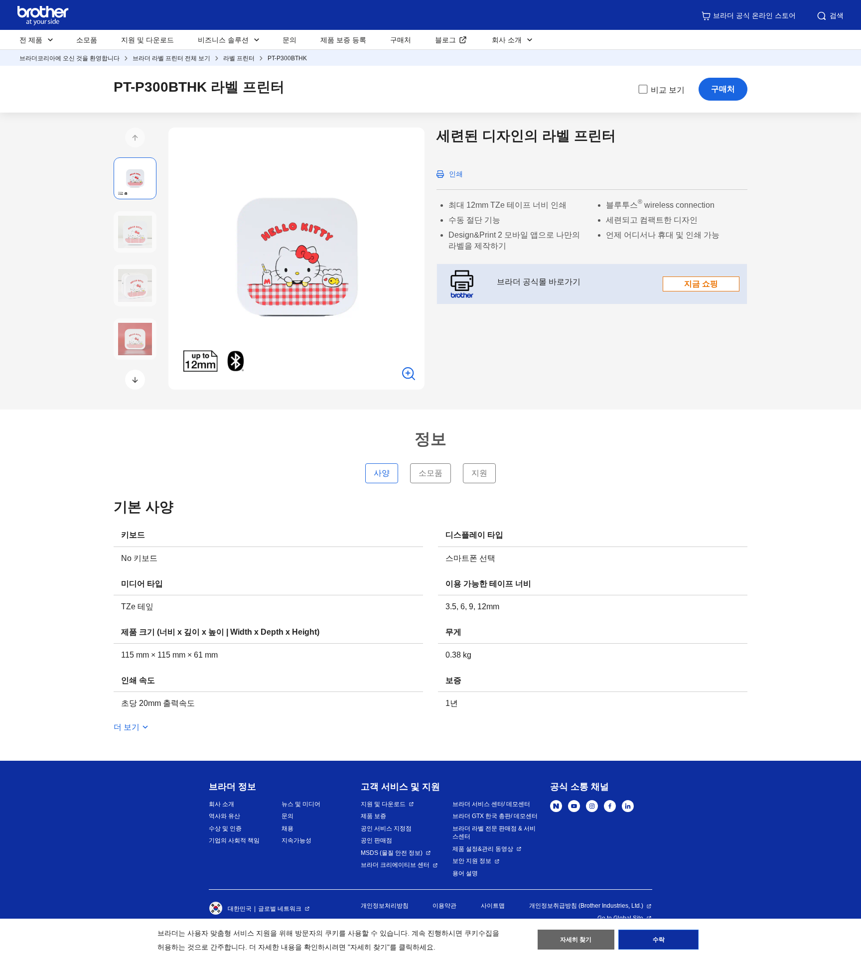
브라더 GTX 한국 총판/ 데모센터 (495, 816)
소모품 (86, 40)
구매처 (400, 40)
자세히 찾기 (575, 939)
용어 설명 (465, 873)
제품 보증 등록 (343, 40)
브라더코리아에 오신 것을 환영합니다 (69, 58)
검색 (837, 15)
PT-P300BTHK (287, 58)
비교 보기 (668, 90)
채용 (287, 828)
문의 (289, 40)
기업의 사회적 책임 (234, 840)
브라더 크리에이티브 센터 (395, 864)
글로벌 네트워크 (279, 908)
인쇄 (456, 174)
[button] (135, 137)
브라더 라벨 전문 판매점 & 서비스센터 (494, 832)
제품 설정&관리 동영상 (482, 848)
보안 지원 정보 (471, 860)
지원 (479, 473)
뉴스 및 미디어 (301, 804)
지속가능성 (296, 840)
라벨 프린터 (239, 58)
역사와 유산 (224, 816)
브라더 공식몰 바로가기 (607, 282)
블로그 (445, 40)
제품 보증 (373, 816)
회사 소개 (221, 804)
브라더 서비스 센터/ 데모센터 (491, 804)
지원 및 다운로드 (147, 40)
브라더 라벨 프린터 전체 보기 (171, 58)
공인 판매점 (376, 840)
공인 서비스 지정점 (386, 828)
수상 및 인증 (225, 828)
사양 (382, 473)
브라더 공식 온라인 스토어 (754, 15)
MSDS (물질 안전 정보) (392, 852)
